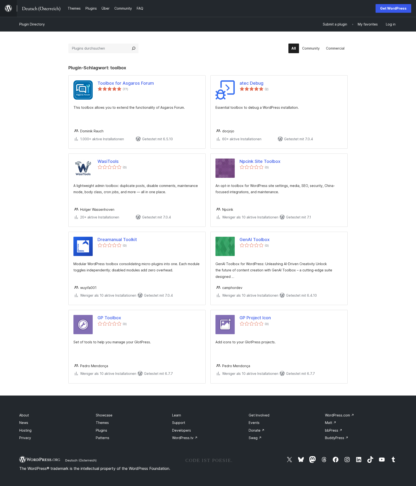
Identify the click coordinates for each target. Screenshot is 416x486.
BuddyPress (336, 438)
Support (178, 423)
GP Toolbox (109, 317)
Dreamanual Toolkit (117, 239)
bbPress (333, 430)
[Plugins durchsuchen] (133, 48)
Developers (181, 430)
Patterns (102, 438)
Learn (176, 415)
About (24, 415)
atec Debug (251, 83)
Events (254, 423)
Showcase (104, 415)
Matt (330, 423)
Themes (102, 423)
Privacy (25, 438)
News (23, 423)
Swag (255, 438)
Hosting (25, 430)
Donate (257, 430)
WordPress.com (339, 415)
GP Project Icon (255, 317)
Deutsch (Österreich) (81, 460)
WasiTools (108, 161)
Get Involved (259, 415)
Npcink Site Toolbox (260, 161)
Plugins (101, 430)
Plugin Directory (32, 24)
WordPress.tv (185, 438)
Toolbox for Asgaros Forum (126, 83)
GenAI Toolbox (255, 239)
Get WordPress (393, 8)
